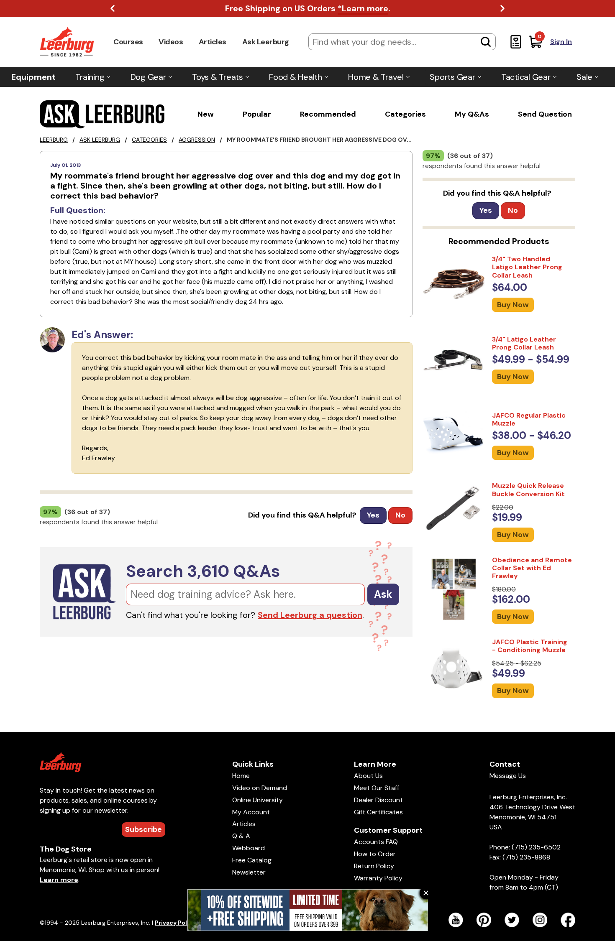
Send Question (545, 114)
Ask (383, 594)
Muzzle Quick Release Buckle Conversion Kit (528, 489)
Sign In (561, 41)
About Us (368, 775)
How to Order (375, 853)
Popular (257, 114)
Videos (171, 42)
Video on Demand (259, 787)
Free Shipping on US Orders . (307, 8)
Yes (373, 515)
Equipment (33, 76)
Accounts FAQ (376, 841)
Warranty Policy (378, 878)
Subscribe (143, 829)
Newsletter (249, 872)
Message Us (507, 775)
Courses (128, 42)
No (400, 515)
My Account (251, 812)
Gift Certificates (378, 812)
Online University (257, 800)
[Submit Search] (485, 41)
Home (241, 775)
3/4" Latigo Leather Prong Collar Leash (524, 343)
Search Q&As (203, 571)
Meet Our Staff (376, 787)
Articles (212, 42)
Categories (405, 114)
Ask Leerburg (265, 42)
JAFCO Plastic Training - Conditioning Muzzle (529, 646)
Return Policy (374, 866)
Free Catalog (252, 860)
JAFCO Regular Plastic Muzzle (529, 419)
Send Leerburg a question (310, 614)
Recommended (328, 114)
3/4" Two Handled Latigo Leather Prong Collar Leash (527, 267)
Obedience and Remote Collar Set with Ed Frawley (532, 568)
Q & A (241, 835)
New (205, 114)
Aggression (197, 139)
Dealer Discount (378, 800)
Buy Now (513, 305)
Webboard (248, 848)
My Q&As (472, 114)
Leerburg (54, 139)
